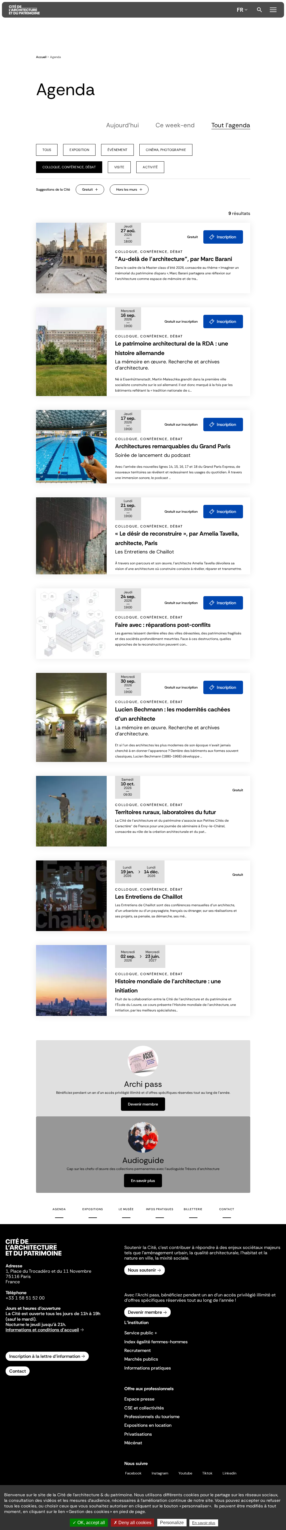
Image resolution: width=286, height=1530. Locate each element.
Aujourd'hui (122, 125)
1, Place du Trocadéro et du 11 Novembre (48, 1271)
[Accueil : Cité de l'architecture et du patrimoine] (122, 10)
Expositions (92, 1209)
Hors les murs (126, 189)
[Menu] (273, 9)
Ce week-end (175, 125)
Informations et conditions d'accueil (42, 1330)
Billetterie (193, 1209)
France (13, 1282)
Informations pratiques (147, 1368)
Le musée (126, 1209)
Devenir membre (143, 1104)
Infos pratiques (159, 1209)
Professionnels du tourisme (152, 1416)
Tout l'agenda (230, 125)
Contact (226, 1209)
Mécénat (133, 1443)
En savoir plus (143, 1180)
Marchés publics (141, 1359)
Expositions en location (147, 1425)
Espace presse (139, 1399)
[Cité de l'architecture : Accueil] (33, 1256)
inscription (226, 237)
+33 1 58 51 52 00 (25, 1298)
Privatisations (138, 1434)
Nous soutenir (142, 1270)
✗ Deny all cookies (132, 1522)
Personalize (172, 1522)
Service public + (140, 1333)
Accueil (41, 57)
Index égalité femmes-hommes (156, 1342)
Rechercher (259, 10)
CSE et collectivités (144, 1408)
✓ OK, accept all (89, 1522)
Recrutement (137, 1350)
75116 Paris (18, 1276)
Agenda (59, 1209)
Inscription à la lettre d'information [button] (44, 1356)
